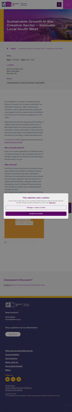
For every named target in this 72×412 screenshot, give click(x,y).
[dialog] (36, 206)
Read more (52, 203)
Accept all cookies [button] (36, 213)
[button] (35, 207)
